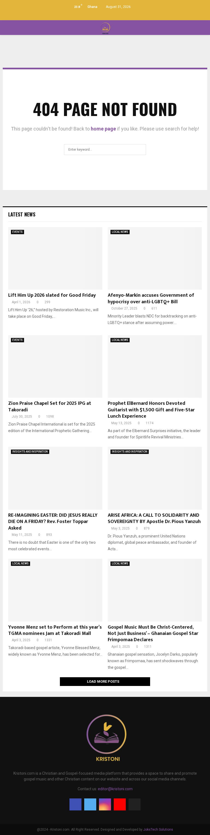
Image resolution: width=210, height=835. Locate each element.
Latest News (21, 214)
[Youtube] (120, 804)
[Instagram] (105, 804)
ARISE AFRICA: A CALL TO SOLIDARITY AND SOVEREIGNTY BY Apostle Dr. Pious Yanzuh (154, 518)
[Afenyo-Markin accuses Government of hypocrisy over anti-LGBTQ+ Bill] (155, 258)
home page (103, 129)
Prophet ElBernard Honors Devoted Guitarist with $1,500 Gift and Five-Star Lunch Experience (151, 409)
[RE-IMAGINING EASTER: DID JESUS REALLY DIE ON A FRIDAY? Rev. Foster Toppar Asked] (55, 478)
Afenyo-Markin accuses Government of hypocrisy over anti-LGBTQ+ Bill (151, 298)
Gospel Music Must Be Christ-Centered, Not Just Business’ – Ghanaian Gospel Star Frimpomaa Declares (153, 633)
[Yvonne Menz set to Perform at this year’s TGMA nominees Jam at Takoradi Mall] (55, 590)
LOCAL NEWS (120, 231)
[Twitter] (90, 804)
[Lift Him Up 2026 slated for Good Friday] (55, 258)
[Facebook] (75, 804)
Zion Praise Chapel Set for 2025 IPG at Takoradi (49, 406)
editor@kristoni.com (115, 789)
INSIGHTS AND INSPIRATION (30, 451)
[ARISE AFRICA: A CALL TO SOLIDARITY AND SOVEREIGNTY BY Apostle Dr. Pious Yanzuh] (155, 478)
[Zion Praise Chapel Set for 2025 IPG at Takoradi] (55, 366)
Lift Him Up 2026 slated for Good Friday (52, 295)
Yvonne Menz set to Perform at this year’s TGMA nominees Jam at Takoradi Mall (55, 630)
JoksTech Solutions (158, 829)
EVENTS (17, 231)
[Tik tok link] (116, 15)
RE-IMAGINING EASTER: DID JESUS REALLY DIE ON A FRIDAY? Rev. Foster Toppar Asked (53, 521)
